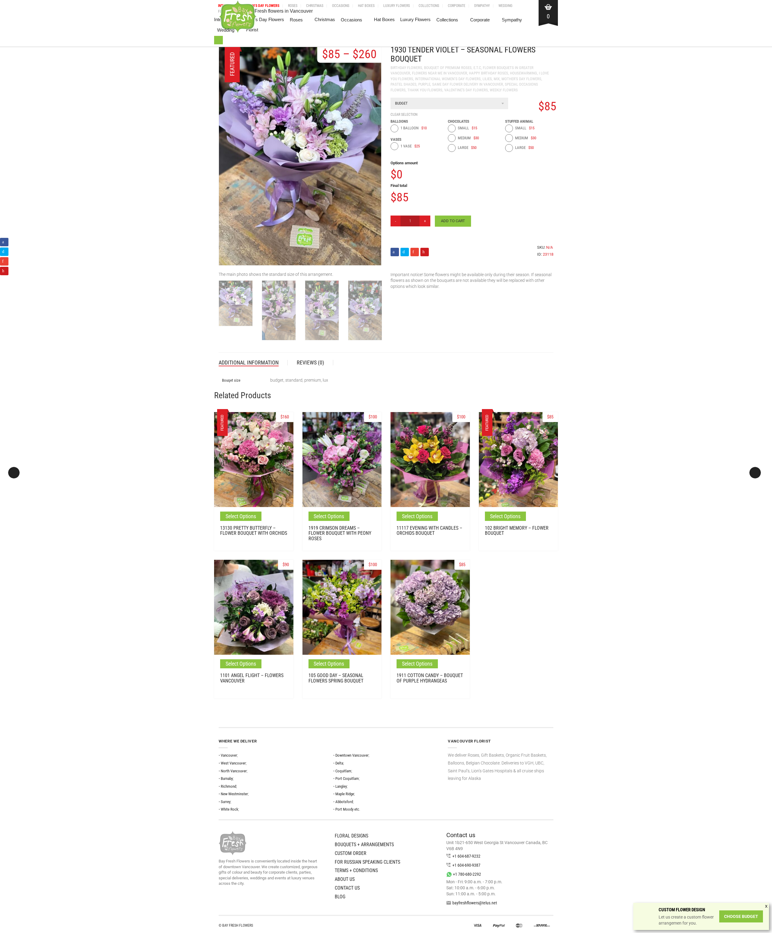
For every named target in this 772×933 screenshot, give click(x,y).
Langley (341, 786)
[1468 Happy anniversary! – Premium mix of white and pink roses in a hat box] (755, 473)
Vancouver (229, 755)
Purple (424, 84)
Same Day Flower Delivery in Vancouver (467, 84)
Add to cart (453, 221)
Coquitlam (343, 771)
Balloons (399, 121)
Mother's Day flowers (521, 79)
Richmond (228, 786)
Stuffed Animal (519, 121)
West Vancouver (233, 763)
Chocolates (458, 121)
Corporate (456, 6)
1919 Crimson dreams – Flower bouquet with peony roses (339, 533)
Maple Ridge (344, 794)
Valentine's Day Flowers (466, 90)
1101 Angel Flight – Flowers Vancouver (251, 678)
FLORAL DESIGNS (351, 836)
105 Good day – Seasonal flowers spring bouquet (335, 678)
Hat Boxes (366, 6)
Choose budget (741, 916)
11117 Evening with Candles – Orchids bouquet (429, 530)
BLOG (340, 897)
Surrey (225, 801)
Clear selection (404, 114)
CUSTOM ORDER (350, 853)
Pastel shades (403, 84)
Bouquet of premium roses (448, 67)
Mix (497, 79)
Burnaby (227, 778)
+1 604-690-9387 (466, 865)
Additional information (249, 362)
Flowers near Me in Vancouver (439, 73)
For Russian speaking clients (367, 862)
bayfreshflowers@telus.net (474, 902)
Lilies (487, 79)
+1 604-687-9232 (466, 856)
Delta (339, 763)
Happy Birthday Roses (488, 73)
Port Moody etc (347, 809)
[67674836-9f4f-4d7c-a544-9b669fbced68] (321, 311)
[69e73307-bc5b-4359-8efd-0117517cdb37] (235, 304)
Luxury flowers (396, 6)
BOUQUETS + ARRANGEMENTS (364, 844)
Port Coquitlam (347, 778)
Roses (292, 6)
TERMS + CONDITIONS (356, 870)
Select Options (241, 516)
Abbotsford (344, 801)
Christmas (314, 6)
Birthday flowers (406, 67)
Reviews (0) (310, 362)
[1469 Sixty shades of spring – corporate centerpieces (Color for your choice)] (14, 473)
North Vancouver (234, 771)
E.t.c (477, 67)
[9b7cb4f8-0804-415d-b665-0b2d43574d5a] (365, 311)
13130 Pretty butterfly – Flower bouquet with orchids (253, 530)
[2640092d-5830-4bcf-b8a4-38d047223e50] (278, 311)
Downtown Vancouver (352, 755)
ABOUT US (345, 879)
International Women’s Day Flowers (448, 79)
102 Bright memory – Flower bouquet (517, 530)
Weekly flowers (504, 90)
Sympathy (482, 6)
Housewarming (523, 73)
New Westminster (234, 794)
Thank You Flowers (424, 90)
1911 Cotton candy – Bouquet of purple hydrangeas (430, 678)
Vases (396, 139)
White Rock (229, 809)
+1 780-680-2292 (467, 874)
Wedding (505, 6)
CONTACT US (347, 888)
